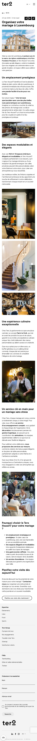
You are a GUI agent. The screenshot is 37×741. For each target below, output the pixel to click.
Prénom (4, 688)
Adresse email (6, 696)
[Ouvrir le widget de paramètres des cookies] (3, 737)
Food (3, 617)
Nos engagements (8, 635)
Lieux (3, 614)
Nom (3, 680)
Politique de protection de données (14, 739)
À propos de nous (7, 631)
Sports (4, 621)
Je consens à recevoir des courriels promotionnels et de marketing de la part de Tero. (19, 706)
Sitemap (4, 642)
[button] (28, 4)
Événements (6, 610)
